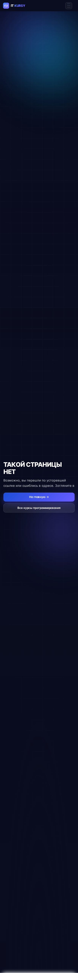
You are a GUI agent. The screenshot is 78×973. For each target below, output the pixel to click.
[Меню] (68, 5)
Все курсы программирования (39, 508)
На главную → (39, 497)
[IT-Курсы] (17, 6)
